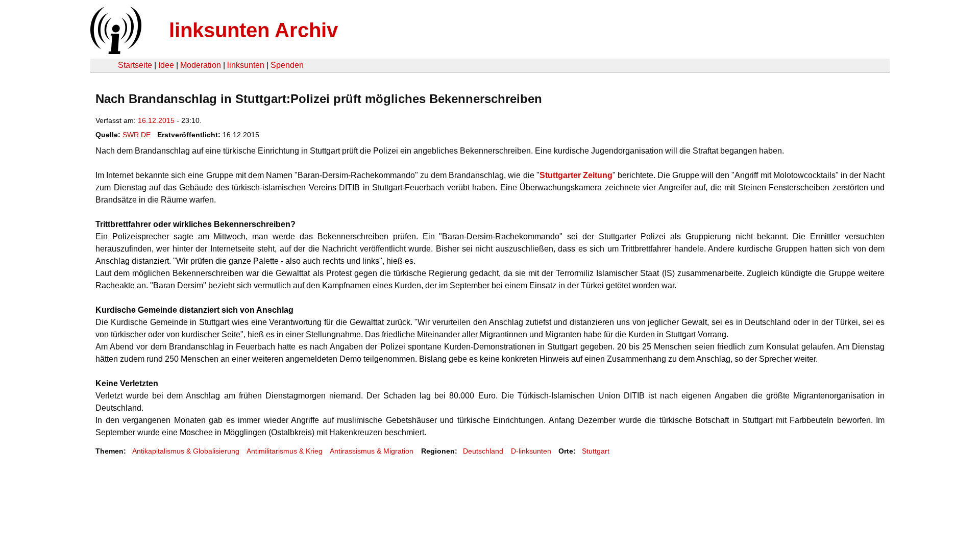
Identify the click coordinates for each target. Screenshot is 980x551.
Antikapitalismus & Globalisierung (185, 451)
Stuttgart (595, 451)
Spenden (287, 65)
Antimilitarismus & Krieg (285, 451)
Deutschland (483, 451)
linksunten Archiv (253, 30)
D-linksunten (531, 451)
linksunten (245, 65)
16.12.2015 (156, 120)
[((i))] (115, 51)
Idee (166, 65)
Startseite (135, 65)
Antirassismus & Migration (371, 451)
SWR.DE (136, 135)
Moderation (200, 65)
